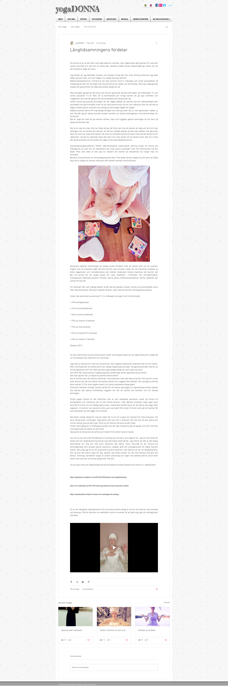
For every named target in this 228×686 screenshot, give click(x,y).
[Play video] (114, 547)
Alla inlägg (62, 27)
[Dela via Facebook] (71, 582)
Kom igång (75, 27)
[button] (167, 27)
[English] (150, 5)
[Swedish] (145, 5)
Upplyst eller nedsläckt (71, 630)
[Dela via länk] (89, 582)
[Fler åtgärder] (156, 43)
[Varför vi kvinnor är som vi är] (114, 616)
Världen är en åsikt (146, 630)
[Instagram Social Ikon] (160, 5)
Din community (90, 27)
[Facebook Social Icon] (156, 5)
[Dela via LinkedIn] (83, 582)
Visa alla (167, 602)
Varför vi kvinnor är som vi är (113, 630)
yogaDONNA (78, 8)
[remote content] (114, 477)
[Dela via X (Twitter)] (77, 582)
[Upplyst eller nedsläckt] (75, 616)
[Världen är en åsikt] (152, 616)
